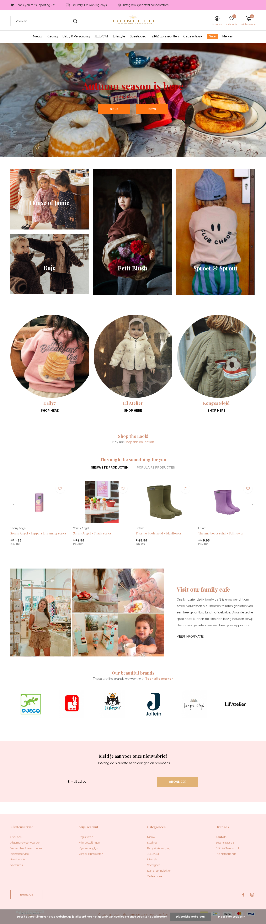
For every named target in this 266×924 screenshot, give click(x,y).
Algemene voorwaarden (25, 842)
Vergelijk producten (91, 853)
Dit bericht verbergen (190, 916)
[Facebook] (243, 894)
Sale (212, 36)
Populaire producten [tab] (156, 467)
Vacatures (16, 865)
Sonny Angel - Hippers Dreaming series (38, 533)
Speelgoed (138, 36)
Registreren (86, 837)
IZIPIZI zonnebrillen (165, 36)
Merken (227, 36)
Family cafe (17, 859)
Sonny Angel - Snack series (92, 533)
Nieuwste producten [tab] (109, 467)
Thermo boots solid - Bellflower (221, 533)
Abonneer (178, 782)
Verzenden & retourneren (26, 848)
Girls (114, 109)
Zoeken (75, 21)
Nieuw (37, 36)
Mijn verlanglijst (88, 848)
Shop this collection (139, 442)
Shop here (50, 410)
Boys (152, 109)
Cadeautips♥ (192, 36)
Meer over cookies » (231, 916)
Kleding (52, 36)
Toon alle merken (159, 679)
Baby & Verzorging (76, 36)
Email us (26, 894)
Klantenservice (19, 853)
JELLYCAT (101, 36)
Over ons (15, 837)
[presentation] (13, 503)
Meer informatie (190, 636)
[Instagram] (252, 894)
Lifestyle (119, 36)
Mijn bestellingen (89, 842)
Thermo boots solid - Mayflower (158, 533)
